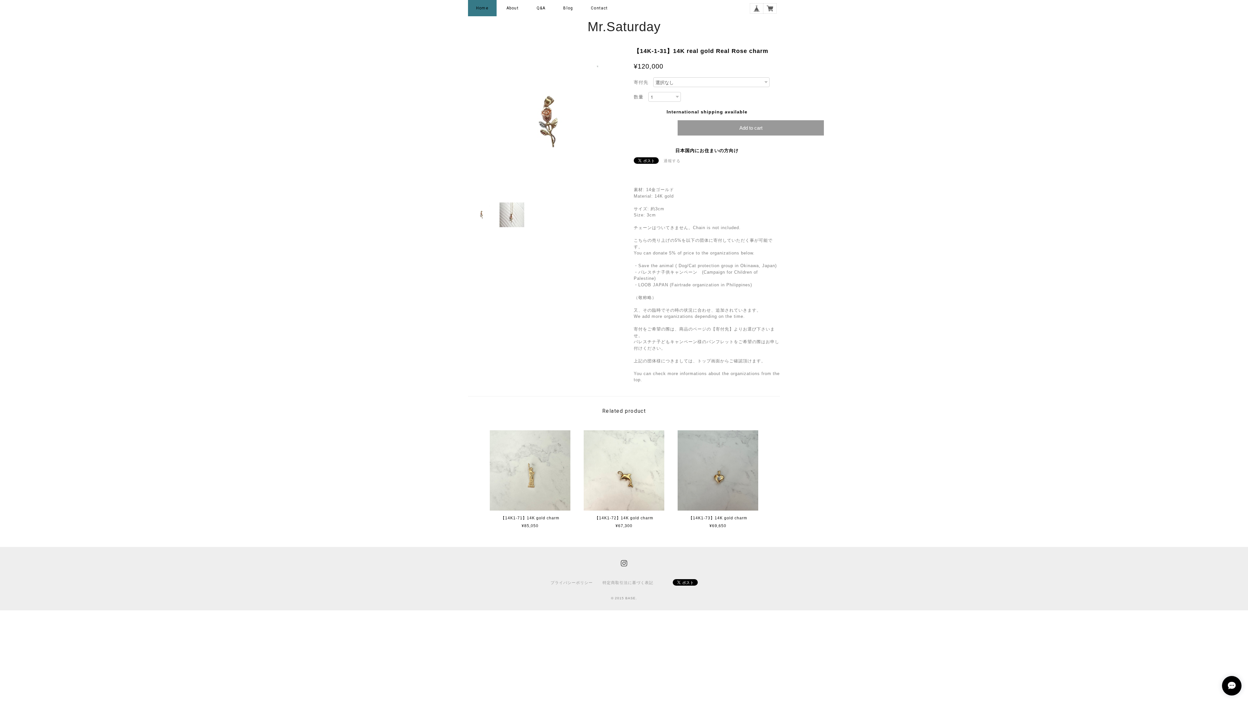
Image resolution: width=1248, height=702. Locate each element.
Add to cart (750, 128)
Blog (568, 8)
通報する (672, 161)
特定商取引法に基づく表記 (628, 582)
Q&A (541, 8)
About (512, 8)
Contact (599, 8)
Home (482, 8)
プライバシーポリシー (572, 582)
